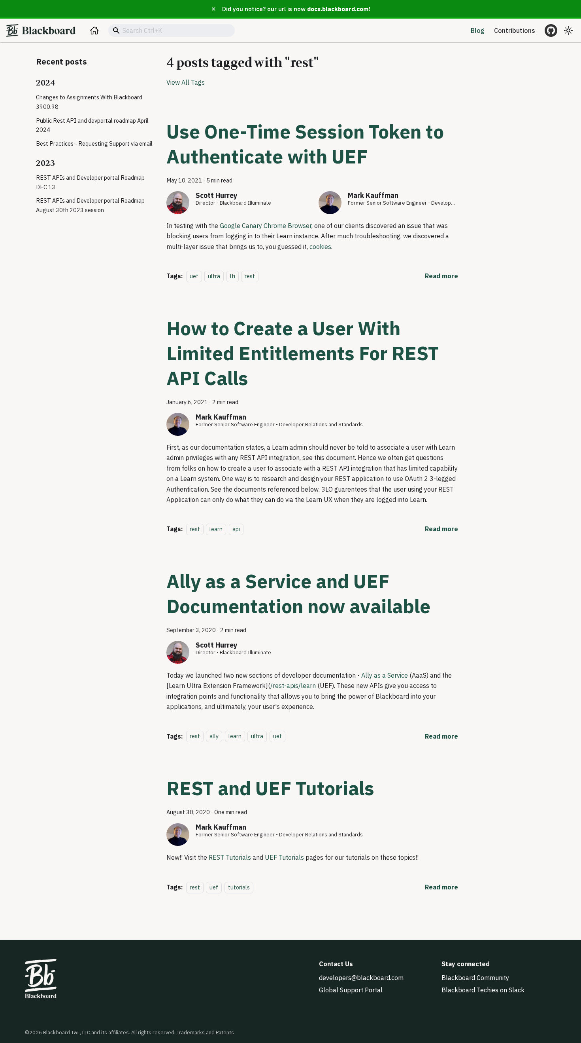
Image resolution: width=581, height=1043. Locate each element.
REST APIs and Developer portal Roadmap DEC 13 (90, 182)
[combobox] (171, 30)
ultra (214, 276)
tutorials (239, 887)
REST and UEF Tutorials (270, 788)
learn (216, 529)
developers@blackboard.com (361, 978)
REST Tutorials (230, 857)
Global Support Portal (351, 990)
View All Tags (185, 82)
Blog (478, 30)
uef (194, 276)
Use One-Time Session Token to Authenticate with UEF (305, 144)
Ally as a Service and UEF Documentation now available (298, 593)
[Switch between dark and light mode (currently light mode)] (568, 30)
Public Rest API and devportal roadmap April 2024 (92, 125)
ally (214, 736)
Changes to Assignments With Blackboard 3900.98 (89, 101)
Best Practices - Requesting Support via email (94, 143)
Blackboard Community (475, 978)
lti (232, 276)
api (236, 529)
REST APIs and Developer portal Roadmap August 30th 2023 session (90, 205)
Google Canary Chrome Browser (265, 226)
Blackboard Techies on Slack (482, 990)
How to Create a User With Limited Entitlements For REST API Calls (302, 353)
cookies (320, 247)
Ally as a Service (384, 675)
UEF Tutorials (284, 857)
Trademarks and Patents (205, 1032)
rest (250, 276)
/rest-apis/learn (293, 686)
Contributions (514, 30)
